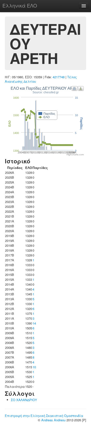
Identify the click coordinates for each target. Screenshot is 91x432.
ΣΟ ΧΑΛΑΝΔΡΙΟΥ (24, 399)
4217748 (59, 77)
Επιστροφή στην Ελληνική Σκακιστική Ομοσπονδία (44, 415)
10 (34, 367)
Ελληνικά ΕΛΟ (19, 5)
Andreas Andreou (53, 420)
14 (34, 323)
